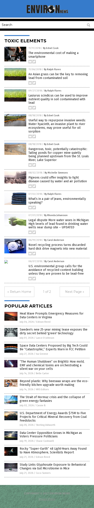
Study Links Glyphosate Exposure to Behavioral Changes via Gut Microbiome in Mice (53, 466)
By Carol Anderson (54, 240)
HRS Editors (42, 389)
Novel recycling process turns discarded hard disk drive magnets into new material (57, 246)
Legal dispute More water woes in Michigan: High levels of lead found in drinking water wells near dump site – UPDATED (58, 223)
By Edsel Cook (51, 48)
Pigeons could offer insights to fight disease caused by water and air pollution (57, 179)
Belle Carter (42, 373)
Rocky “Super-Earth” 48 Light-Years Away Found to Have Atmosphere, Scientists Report (53, 450)
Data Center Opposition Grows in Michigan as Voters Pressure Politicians (51, 434)
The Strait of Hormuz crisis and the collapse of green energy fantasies (52, 399)
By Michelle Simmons (56, 172)
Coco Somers (43, 473)
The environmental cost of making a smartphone (53, 55)
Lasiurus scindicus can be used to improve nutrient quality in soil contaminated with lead (58, 99)
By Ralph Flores (52, 69)
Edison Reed (43, 321)
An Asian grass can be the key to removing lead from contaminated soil (58, 76)
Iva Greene (42, 353)
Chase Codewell (45, 441)
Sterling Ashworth (45, 425)
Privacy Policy (47, 499)
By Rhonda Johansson (56, 215)
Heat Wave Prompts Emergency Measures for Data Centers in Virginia (52, 315)
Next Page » (74, 292)
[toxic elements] (47, 12)
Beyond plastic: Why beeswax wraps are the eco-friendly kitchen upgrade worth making (54, 383)
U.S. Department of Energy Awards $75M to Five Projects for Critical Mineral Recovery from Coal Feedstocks (53, 416)
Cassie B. (41, 405)
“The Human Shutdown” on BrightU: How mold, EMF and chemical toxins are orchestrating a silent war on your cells (52, 365)
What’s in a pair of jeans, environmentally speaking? (57, 200)
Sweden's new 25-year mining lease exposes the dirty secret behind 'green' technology (53, 331)
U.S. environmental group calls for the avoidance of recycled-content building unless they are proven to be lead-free (56, 269)
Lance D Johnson (45, 337)
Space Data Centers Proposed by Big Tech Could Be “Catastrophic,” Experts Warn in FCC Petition (53, 347)
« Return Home (19, 292)
